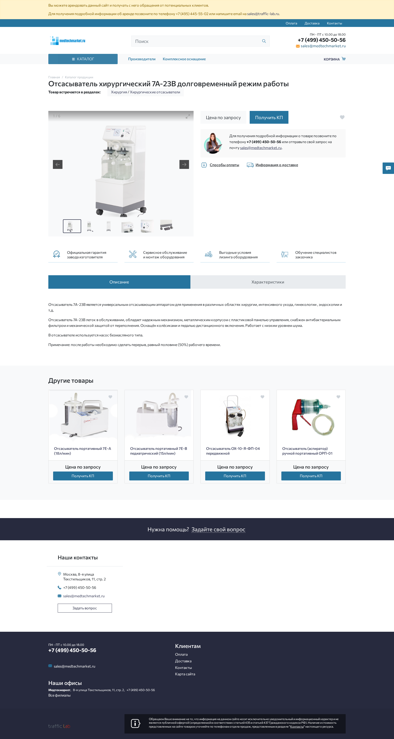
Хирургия (119, 92)
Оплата (291, 23)
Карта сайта (185, 674)
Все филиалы (59, 695)
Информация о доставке (277, 164)
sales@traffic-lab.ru (263, 13)
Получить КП (83, 476)
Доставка (312, 23)
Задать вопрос (85, 608)
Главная (54, 77)
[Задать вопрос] (388, 168)
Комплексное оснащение (184, 59)
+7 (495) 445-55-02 (192, 13)
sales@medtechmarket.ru (323, 45)
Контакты (334, 23)
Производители (142, 59)
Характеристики (267, 281)
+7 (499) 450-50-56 (322, 40)
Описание (119, 281)
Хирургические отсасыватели (155, 92)
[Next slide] (184, 164)
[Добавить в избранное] (342, 117)
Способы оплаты (224, 164)
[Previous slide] (57, 164)
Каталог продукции (79, 77)
